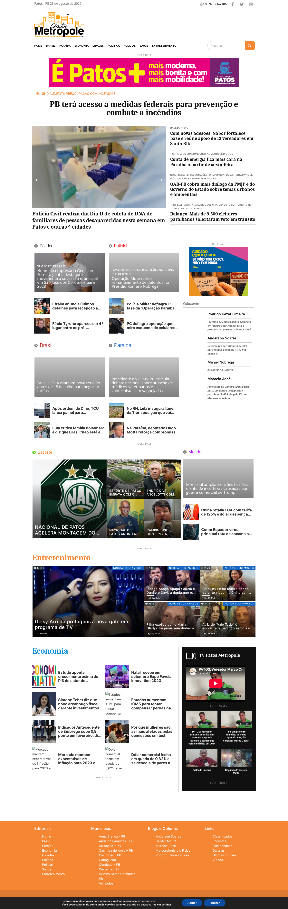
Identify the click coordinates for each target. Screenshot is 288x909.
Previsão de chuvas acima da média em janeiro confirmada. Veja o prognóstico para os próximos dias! (229, 325)
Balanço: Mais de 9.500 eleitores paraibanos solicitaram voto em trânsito (212, 216)
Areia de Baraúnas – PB (116, 841)
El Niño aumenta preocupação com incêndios (76, 94)
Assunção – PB (110, 846)
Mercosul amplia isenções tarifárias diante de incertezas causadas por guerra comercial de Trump (218, 488)
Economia (81, 45)
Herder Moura (166, 841)
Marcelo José (166, 846)
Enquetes (219, 841)
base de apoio (179, 127)
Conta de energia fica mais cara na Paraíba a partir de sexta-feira (206, 161)
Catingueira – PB (111, 860)
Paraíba (65, 45)
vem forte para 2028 (52, 266)
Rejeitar (215, 903)
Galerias (219, 850)
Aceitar (192, 903)
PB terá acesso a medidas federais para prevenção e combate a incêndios (144, 108)
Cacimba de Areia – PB (116, 850)
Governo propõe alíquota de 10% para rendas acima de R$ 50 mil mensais (227, 349)
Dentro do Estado (191, 208)
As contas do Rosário (220, 370)
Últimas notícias (224, 855)
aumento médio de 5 (220, 153)
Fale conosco (222, 846)
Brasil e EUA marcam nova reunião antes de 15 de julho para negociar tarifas (68, 386)
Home (38, 45)
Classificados (222, 836)
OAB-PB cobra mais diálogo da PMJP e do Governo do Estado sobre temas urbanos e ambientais (212, 189)
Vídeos (218, 860)
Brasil (50, 45)
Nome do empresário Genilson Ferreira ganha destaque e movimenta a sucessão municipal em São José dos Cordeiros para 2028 (67, 278)
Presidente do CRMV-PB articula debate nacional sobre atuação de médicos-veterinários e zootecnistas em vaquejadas (142, 384)
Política (114, 45)
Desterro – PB (109, 869)
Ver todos (106, 883)
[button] (36, 180)
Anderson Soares (168, 836)
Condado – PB (109, 864)
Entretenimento (164, 45)
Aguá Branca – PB (112, 836)
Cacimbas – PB (110, 855)
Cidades (98, 45)
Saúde (143, 45)
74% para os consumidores (188, 153)
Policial (130, 45)
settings (167, 904)
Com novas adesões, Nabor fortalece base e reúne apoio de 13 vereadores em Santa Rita (211, 138)
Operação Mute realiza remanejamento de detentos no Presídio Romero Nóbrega (140, 282)
